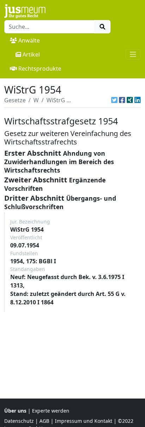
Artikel (31, 54)
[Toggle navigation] (133, 54)
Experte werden (50, 410)
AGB (44, 421)
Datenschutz (19, 421)
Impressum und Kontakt (83, 421)
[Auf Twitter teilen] (114, 100)
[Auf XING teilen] (130, 100)
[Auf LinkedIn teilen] (137, 100)
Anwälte (29, 40)
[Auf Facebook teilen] (122, 100)
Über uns (15, 410)
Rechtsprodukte (39, 68)
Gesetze (15, 100)
